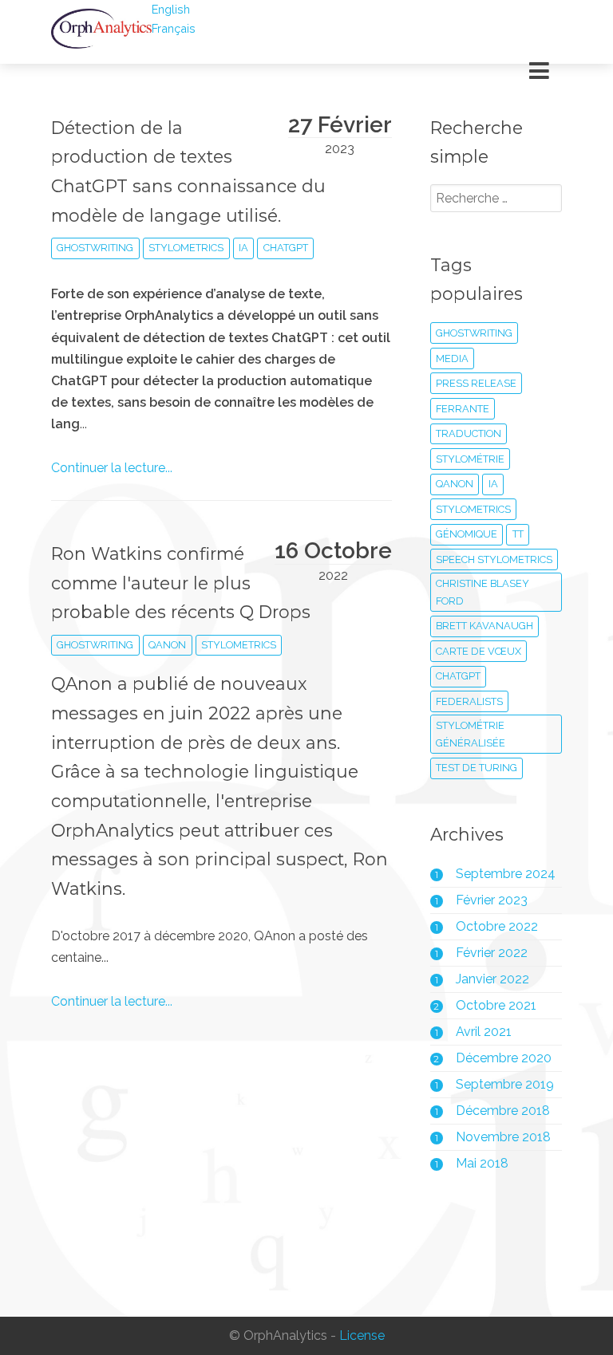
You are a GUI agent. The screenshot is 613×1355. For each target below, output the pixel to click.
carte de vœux (478, 651)
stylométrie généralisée (470, 734)
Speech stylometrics (494, 559)
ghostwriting (95, 248)
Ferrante (462, 409)
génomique (466, 534)
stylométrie (470, 459)
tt (518, 534)
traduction (468, 433)
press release (476, 383)
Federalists (469, 701)
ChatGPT (285, 248)
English (171, 9)
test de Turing (476, 768)
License (362, 1336)
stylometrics (185, 248)
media (452, 358)
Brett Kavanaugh (484, 626)
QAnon (167, 645)
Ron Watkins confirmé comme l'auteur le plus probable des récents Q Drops (180, 582)
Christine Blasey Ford (482, 592)
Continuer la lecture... (111, 467)
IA (243, 248)
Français (174, 28)
